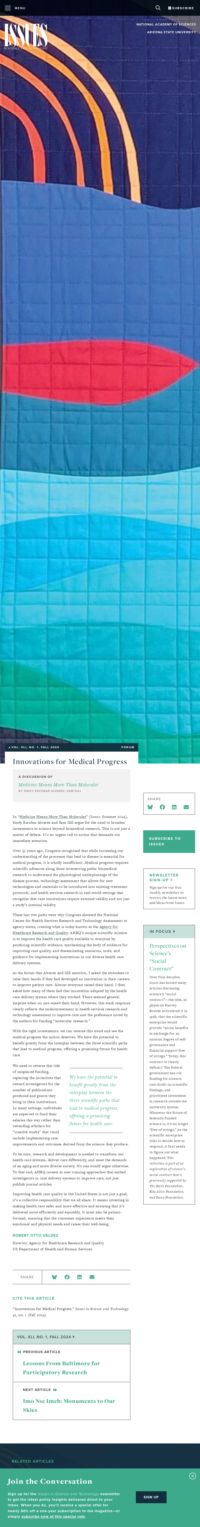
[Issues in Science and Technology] (26, 36)
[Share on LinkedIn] (79, 1277)
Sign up (151, 1497)
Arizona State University (171, 32)
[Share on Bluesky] (54, 1277)
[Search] (159, 6)
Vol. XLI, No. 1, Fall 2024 (44, 1337)
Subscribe (182, 8)
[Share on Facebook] (67, 1277)
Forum (127, 747)
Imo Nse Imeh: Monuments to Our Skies (69, 1400)
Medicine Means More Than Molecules (59, 784)
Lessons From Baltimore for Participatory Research (61, 1362)
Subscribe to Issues (165, 841)
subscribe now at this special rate (53, 1516)
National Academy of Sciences (166, 24)
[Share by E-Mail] (92, 1277)
